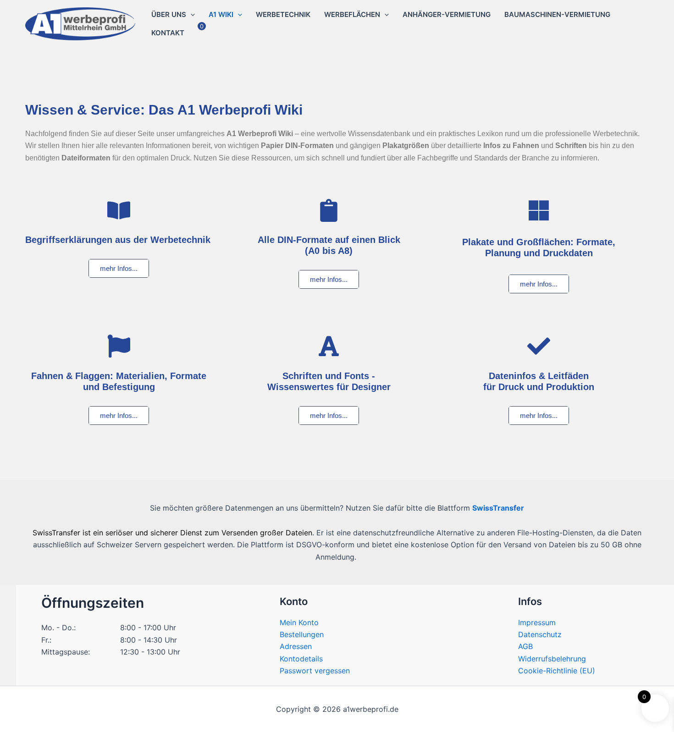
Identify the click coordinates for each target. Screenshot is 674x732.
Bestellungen (302, 634)
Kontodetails (301, 658)
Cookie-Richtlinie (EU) (556, 670)
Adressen (296, 646)
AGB (525, 646)
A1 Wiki (221, 14)
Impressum (537, 622)
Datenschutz (540, 634)
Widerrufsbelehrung (552, 658)
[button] (190, 15)
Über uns (168, 14)
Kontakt (167, 32)
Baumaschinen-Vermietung (557, 14)
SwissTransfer (498, 507)
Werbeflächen (352, 14)
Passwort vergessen (315, 670)
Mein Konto (299, 622)
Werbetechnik (283, 14)
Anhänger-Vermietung (447, 14)
